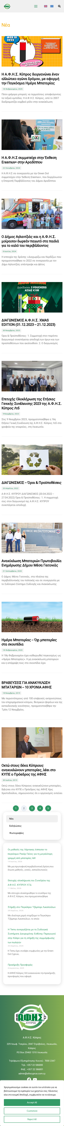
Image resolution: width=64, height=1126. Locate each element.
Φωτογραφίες (16, 833)
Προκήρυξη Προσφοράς (20, 964)
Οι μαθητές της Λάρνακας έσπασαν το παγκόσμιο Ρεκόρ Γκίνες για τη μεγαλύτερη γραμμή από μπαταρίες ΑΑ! (30, 854)
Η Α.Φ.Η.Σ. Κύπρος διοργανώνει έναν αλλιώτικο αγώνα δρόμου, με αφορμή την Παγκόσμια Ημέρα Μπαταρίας (30, 78)
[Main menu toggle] (35, 6)
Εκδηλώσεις (15, 826)
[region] (32, 1103)
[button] (59, 6)
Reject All (32, 1119)
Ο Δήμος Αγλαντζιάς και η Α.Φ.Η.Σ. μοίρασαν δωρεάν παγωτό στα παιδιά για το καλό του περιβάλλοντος (30, 241)
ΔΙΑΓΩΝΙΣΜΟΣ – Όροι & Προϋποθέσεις (32, 483)
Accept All (32, 1102)
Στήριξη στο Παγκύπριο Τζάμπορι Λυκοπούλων (32, 907)
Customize (32, 1111)
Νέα (11, 818)
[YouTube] (35, 1079)
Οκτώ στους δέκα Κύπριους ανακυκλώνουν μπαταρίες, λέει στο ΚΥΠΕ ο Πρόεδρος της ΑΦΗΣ (29, 770)
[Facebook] (29, 1079)
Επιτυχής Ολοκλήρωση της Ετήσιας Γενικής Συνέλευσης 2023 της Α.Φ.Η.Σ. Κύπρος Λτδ (32, 403)
